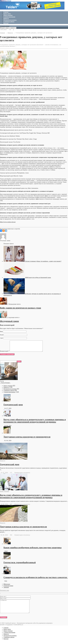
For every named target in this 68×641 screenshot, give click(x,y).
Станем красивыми (9, 17)
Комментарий (4, 351)
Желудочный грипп (9, 321)
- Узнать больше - (5, 382)
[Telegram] (6, 231)
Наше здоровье (8, 15)
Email (1, 335)
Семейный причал (5, 0)
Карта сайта (7, 13)
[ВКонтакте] (1, 231)
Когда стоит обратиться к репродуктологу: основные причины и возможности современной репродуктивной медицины (35, 420)
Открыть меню (4, 26)
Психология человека (10, 20)
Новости (6, 18)
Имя (1, 331)
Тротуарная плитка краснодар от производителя (27, 437)
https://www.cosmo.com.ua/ (8, 222)
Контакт (6, 23)
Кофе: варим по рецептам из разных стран (20, 308)
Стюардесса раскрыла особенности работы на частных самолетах (36, 577)
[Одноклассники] (3, 231)
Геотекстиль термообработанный (20, 562)
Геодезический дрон (13, 404)
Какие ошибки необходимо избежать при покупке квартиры (33, 547)
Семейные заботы (9, 21)
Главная (6, 12)
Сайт (1, 338)
